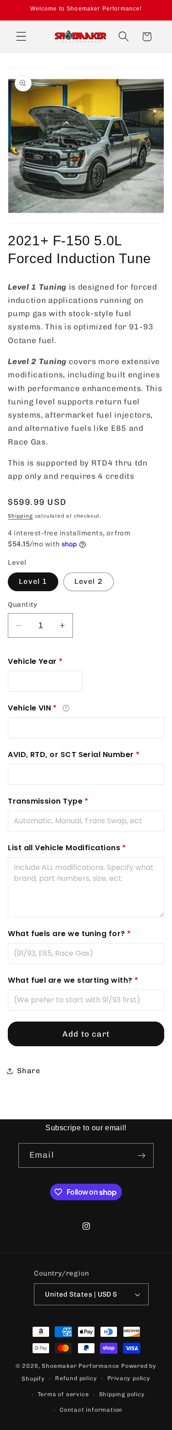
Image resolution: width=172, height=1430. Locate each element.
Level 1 (33, 581)
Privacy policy (128, 1378)
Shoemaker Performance (80, 1365)
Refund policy (76, 1378)
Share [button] (28, 1070)
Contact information (91, 1409)
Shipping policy (122, 1394)
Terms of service (63, 1394)
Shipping (20, 516)
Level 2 (88, 581)
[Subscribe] (141, 1155)
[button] (21, 36)
